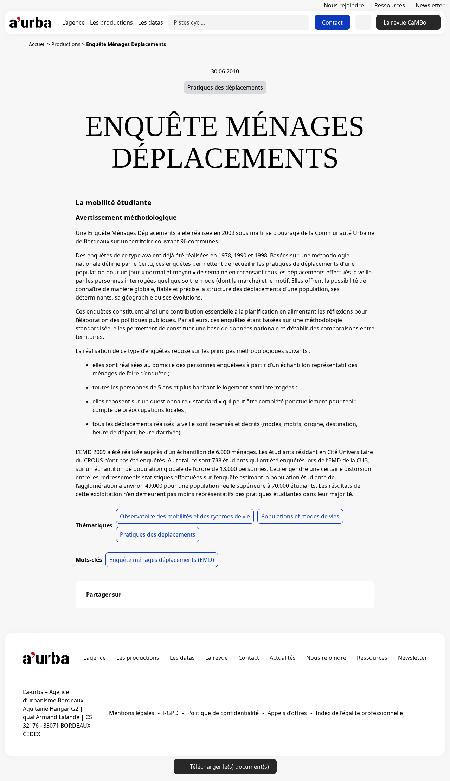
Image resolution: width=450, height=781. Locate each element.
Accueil (37, 44)
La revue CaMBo (405, 22)
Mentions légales (131, 713)
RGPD (171, 713)
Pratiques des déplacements (225, 87)
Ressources (389, 5)
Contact (332, 22)
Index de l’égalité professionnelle (359, 713)
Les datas (150, 22)
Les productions (111, 22)
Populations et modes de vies (300, 516)
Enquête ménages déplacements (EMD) (161, 560)
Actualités (283, 658)
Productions (66, 44)
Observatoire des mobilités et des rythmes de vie (185, 516)
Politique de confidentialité (223, 713)
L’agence (73, 22)
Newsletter (430, 5)
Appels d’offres (287, 713)
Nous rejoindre (344, 5)
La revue (216, 658)
